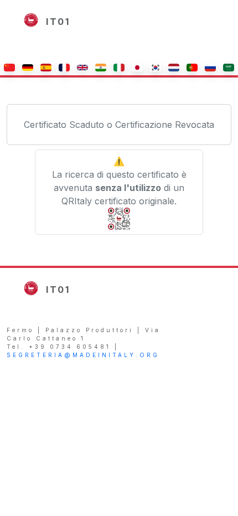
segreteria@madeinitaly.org (83, 355)
